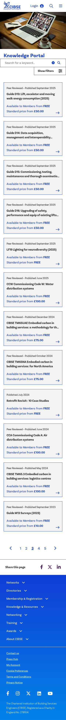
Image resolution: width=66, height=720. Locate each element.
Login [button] (34, 6)
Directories (13, 590)
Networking (13, 615)
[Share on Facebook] (41, 567)
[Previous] (11, 548)
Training (11, 623)
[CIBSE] (12, 6)
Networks (12, 582)
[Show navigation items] (23, 583)
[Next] (55, 548)
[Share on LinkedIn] (59, 567)
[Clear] (53, 63)
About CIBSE (14, 639)
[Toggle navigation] (61, 6)
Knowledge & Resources (22, 606)
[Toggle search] (51, 6)
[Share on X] (50, 567)
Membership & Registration (24, 598)
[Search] (58, 63)
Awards (11, 631)
